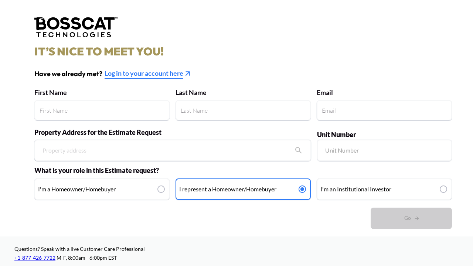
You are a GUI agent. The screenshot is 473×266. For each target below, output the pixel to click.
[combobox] (172, 149)
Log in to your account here (144, 73)
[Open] (298, 150)
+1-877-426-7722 (34, 258)
